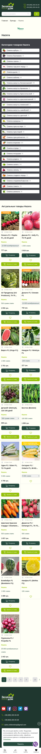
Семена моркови (15, 143)
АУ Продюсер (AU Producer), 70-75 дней (9, 294)
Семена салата (14, 164)
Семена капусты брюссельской (20, 94)
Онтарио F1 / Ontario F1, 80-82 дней (29, 467)
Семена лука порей (15, 132)
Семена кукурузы (15, 121)
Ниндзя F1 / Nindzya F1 (30, 351)
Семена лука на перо (16, 126)
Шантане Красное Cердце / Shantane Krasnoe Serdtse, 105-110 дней (9, 525)
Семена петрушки (15, 153)
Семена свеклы (14, 170)
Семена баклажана (15, 56)
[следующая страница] (39, 679)
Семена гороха (14, 61)
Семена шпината (14, 191)
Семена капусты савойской (19, 110)
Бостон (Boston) (29, 408)
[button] (36, 14)
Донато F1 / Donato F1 (30, 294)
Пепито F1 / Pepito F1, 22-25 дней (9, 236)
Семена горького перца (17, 66)
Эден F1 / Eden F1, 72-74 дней (9, 467)
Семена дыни (13, 72)
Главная (5, 20)
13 (35, 679)
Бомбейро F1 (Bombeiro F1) (7, 582)
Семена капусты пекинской (19, 104)
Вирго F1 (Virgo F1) (9, 350)
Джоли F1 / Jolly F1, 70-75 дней (30, 236)
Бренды (13, 20)
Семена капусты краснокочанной (21, 99)
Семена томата (14, 186)
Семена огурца (14, 148)
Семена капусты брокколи (18, 88)
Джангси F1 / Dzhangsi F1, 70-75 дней (30, 525)
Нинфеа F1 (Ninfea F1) (30, 582)
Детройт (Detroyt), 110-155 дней (9, 409)
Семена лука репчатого (17, 137)
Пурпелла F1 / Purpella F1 (7, 639)
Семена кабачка (14, 77)
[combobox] (16, 14)
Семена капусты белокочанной (21, 83)
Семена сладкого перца (17, 175)
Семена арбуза (14, 50)
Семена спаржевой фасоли (19, 181)
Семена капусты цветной (18, 115)
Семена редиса (14, 159)
